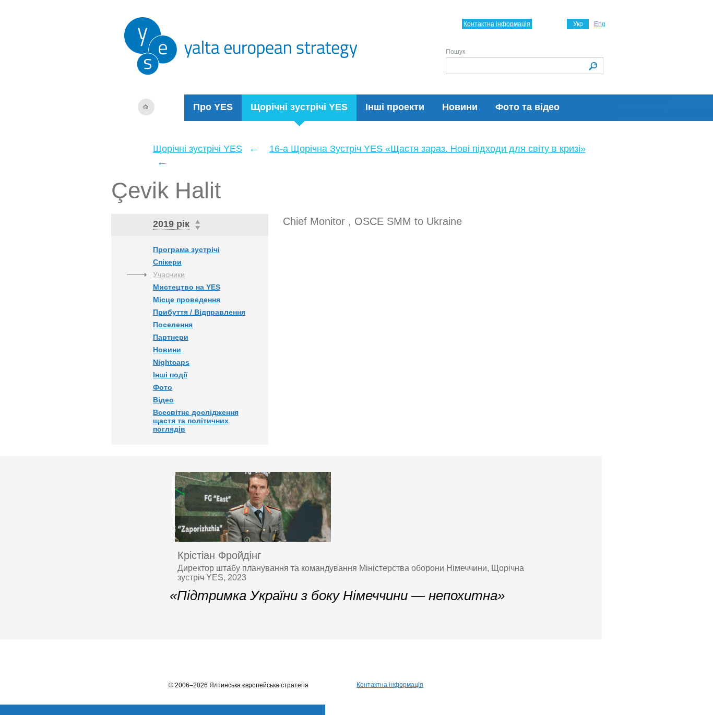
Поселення (173, 324)
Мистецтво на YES (186, 287)
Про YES (213, 107)
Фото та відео (527, 107)
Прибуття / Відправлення (199, 312)
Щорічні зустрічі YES (299, 107)
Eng (599, 24)
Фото (162, 387)
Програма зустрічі (186, 249)
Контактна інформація (497, 24)
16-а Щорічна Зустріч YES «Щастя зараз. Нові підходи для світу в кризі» (427, 149)
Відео (163, 400)
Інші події (170, 375)
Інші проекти (394, 107)
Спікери (167, 262)
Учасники (169, 274)
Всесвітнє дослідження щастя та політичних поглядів (196, 420)
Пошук (455, 51)
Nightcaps (171, 362)
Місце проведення (186, 299)
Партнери (170, 337)
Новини (460, 107)
